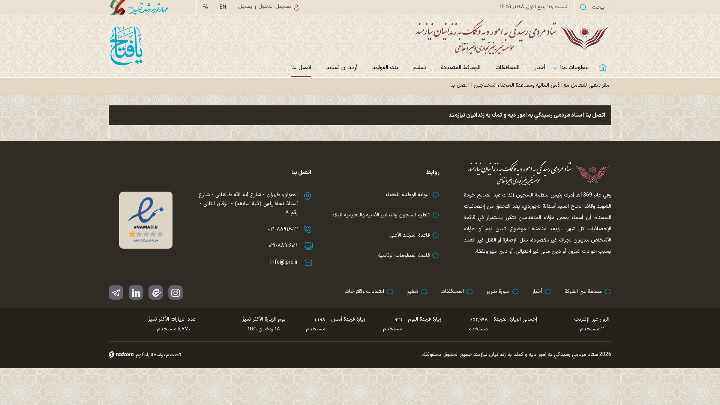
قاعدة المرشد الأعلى (409, 235)
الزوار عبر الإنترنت (591, 319)
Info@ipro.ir (284, 262)
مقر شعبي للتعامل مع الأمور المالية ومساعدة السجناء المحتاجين (541, 85)
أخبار (537, 292)
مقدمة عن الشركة (583, 292)
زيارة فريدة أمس (348, 319)
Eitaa (155, 292)
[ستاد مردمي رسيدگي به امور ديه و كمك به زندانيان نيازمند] (360, 36)
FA (205, 7)
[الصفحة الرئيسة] (603, 63)
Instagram (175, 292)
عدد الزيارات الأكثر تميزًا (171, 319)
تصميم (173, 355)
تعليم (412, 292)
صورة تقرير (498, 292)
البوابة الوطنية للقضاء (408, 195)
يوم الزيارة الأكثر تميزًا (264, 319)
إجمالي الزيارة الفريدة (515, 319)
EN (223, 7)
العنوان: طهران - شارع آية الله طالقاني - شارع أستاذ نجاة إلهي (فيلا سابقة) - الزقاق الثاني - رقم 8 (248, 204)
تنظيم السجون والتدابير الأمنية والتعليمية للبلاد (381, 215)
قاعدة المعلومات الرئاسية (404, 256)
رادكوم (143, 355)
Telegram (116, 292)
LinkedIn (136, 292)
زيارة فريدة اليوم (424, 319)
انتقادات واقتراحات (364, 292)
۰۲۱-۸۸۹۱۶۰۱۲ (283, 229)
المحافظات (452, 292)
